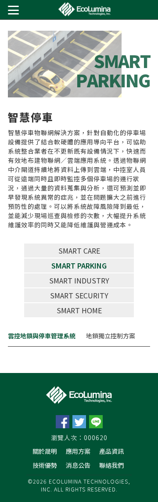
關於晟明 (44, 451)
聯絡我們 (111, 465)
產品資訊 (111, 451)
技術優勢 (44, 465)
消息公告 (78, 465)
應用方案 (78, 451)
